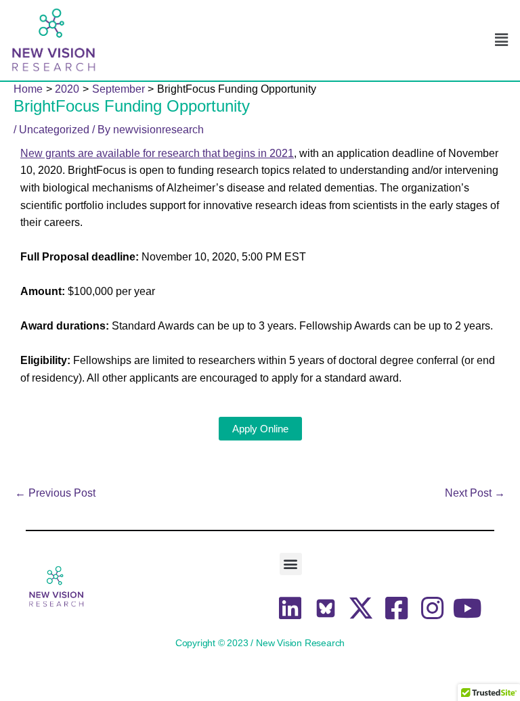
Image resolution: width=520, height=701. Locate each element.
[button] (501, 40)
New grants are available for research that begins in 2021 (157, 153)
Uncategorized (54, 129)
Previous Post (55, 493)
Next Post (475, 493)
